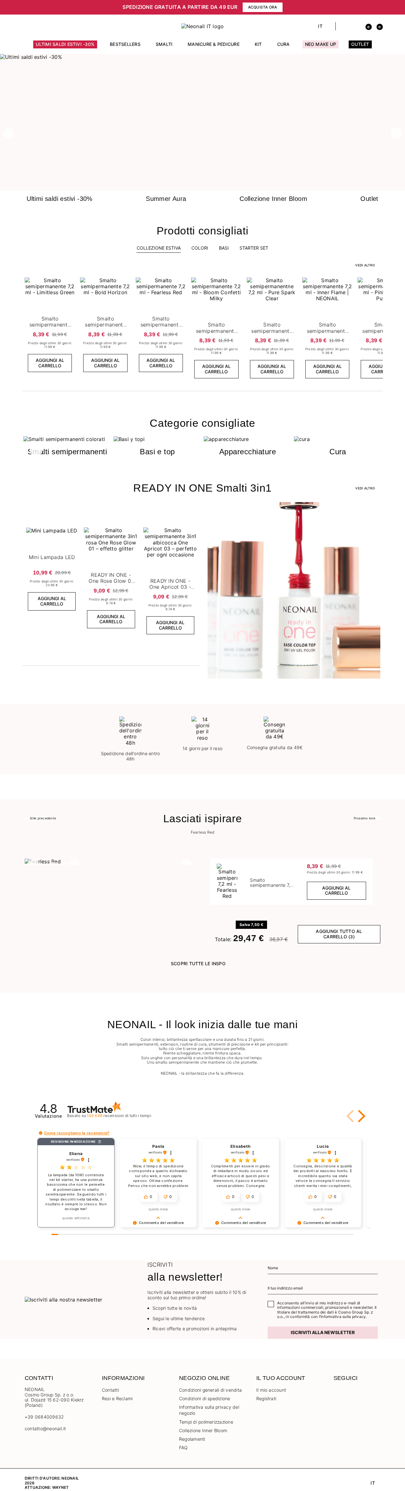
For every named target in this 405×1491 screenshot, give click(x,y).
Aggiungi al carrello (50, 362)
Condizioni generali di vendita (210, 1390)
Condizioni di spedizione (204, 1398)
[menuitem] (65, 47)
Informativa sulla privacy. (344, 1316)
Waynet (60, 1487)
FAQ (183, 1447)
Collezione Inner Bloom (203, 1430)
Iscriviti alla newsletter (323, 1332)
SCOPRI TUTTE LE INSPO (198, 963)
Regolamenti (192, 1439)
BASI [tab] (224, 248)
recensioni (119, 1115)
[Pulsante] (69, 284)
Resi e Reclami (117, 1398)
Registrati (266, 1398)
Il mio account (271, 1390)
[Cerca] (344, 26)
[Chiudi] (378, 7)
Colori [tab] (199, 248)
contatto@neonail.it (45, 1428)
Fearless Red (203, 832)
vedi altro (365, 265)
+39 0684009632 (44, 1417)
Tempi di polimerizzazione (206, 1422)
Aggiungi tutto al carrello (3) (339, 934)
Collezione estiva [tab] (159, 248)
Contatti (110, 1390)
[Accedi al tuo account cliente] (355, 26)
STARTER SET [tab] (254, 248)
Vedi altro (365, 488)
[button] (59, 7)
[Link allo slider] (202, 57)
